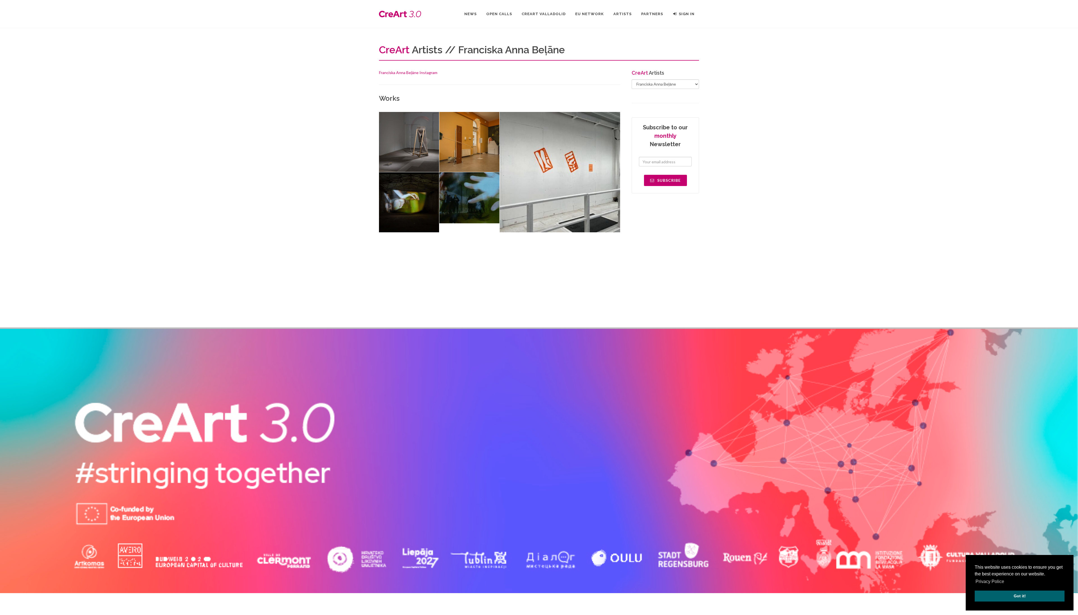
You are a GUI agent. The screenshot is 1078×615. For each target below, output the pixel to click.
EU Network (589, 14)
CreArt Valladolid (544, 14)
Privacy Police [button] (990, 581)
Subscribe (668, 180)
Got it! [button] (1020, 596)
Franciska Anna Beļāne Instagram (408, 72)
